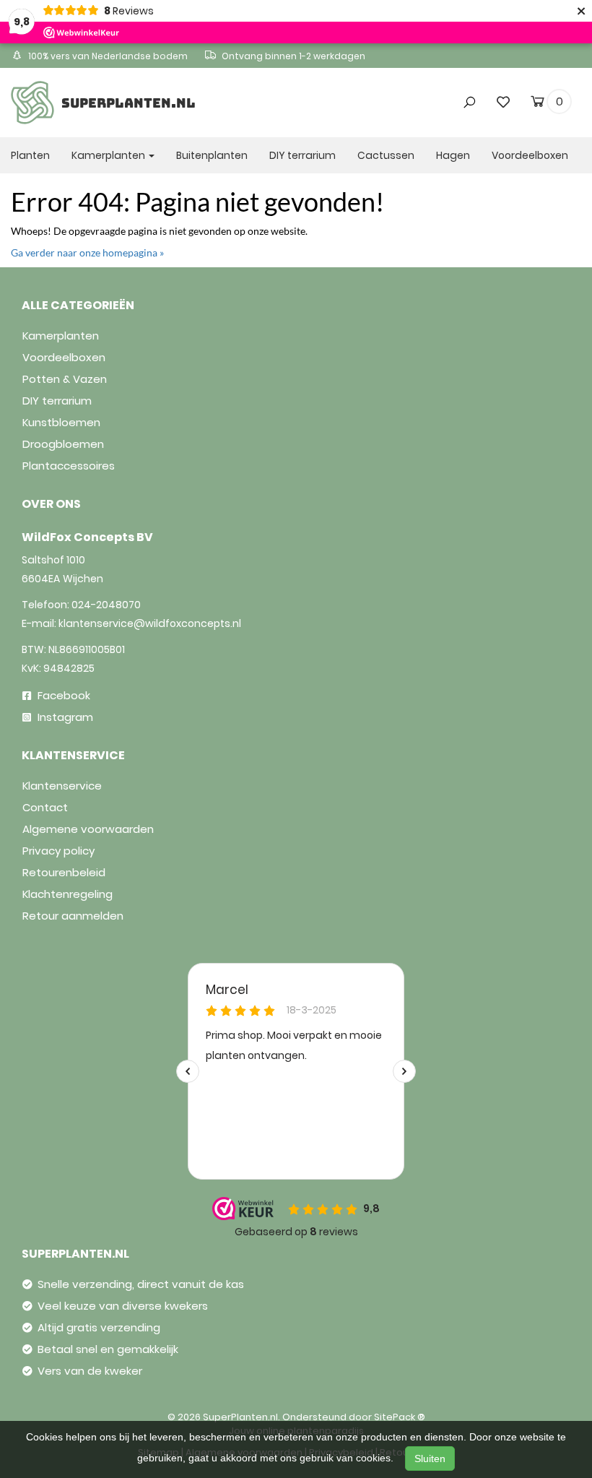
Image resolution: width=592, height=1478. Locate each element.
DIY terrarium (302, 155)
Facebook (62, 695)
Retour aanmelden (72, 915)
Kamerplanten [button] (109, 155)
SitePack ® (399, 1417)
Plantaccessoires (68, 465)
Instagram (64, 717)
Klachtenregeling (67, 894)
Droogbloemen (63, 443)
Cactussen (385, 155)
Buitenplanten (212, 155)
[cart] (537, 104)
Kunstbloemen (61, 422)
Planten (30, 155)
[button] (446, 74)
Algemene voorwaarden (88, 829)
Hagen (453, 155)
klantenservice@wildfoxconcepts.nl (149, 623)
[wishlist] (503, 101)
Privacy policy (58, 850)
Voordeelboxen (530, 155)
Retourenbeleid (63, 872)
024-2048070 (106, 604)
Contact (45, 807)
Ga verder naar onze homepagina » (87, 252)
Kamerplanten (60, 335)
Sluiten (429, 1458)
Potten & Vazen (64, 378)
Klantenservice (62, 785)
